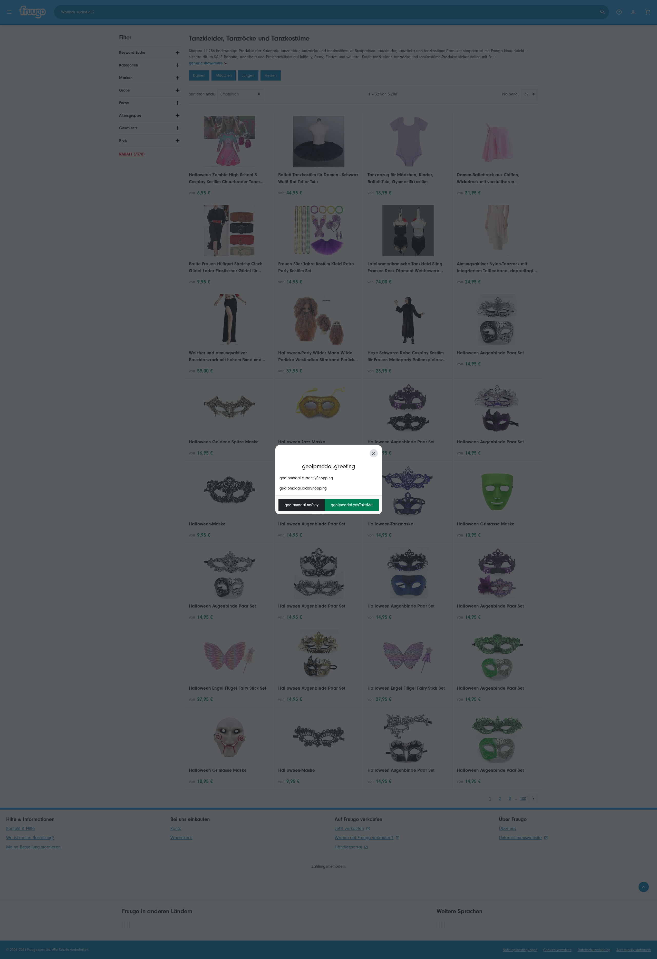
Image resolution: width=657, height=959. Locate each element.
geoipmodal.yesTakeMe (352, 505)
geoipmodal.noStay (301, 505)
